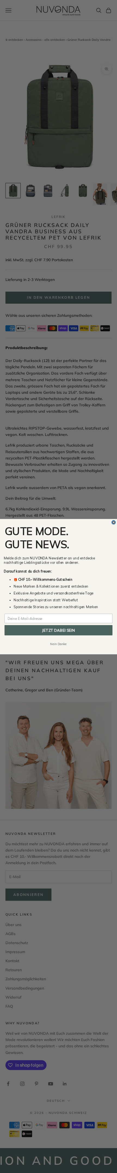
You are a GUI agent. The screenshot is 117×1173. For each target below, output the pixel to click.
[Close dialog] (114, 522)
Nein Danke (58, 644)
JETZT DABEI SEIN (58, 630)
